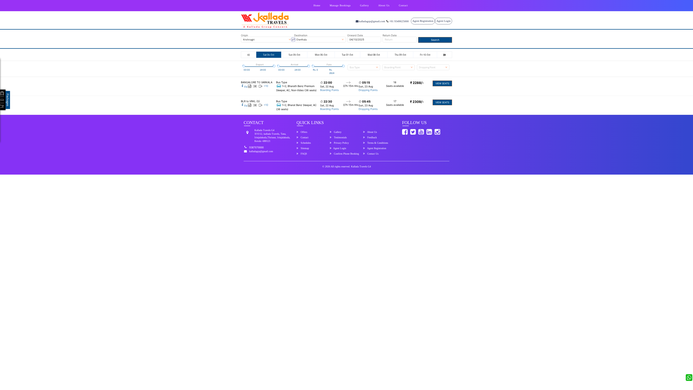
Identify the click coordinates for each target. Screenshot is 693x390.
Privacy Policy (341, 143)
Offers (303, 132)
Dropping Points (368, 90)
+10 (266, 85)
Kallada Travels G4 (361, 166)
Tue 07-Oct (347, 55)
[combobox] (364, 67)
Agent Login (443, 21)
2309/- (417, 102)
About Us (383, 5)
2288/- (417, 83)
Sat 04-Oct (268, 55)
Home (316, 5)
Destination (300, 35)
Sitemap (304, 148)
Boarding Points (329, 90)
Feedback (372, 137)
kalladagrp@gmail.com (261, 151)
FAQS (303, 153)
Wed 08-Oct (374, 55)
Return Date (390, 35)
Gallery (364, 5)
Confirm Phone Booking (346, 153)
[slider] (243, 66)
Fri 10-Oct (425, 55)
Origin (244, 35)
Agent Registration (422, 21)
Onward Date (355, 35)
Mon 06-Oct (321, 55)
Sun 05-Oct (294, 55)
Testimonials (340, 137)
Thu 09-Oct (400, 55)
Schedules (305, 143)
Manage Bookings (340, 5)
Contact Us (372, 153)
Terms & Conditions (377, 143)
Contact (403, 5)
